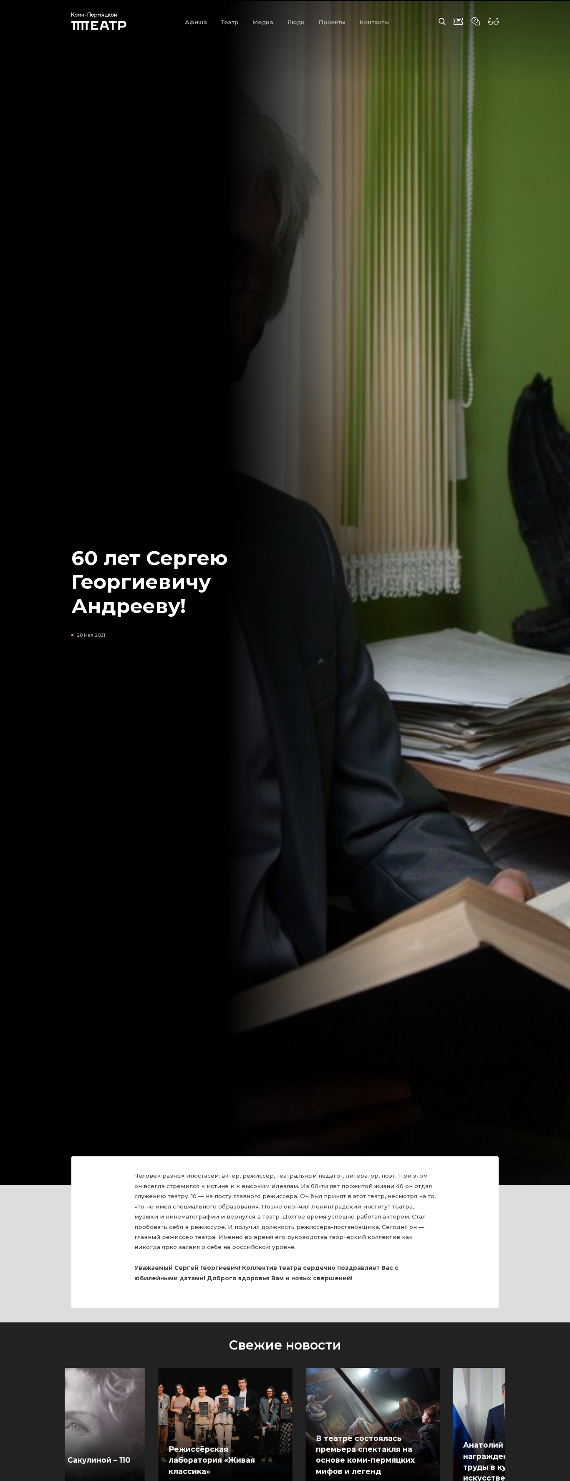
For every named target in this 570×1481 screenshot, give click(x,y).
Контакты (374, 22)
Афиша (196, 22)
